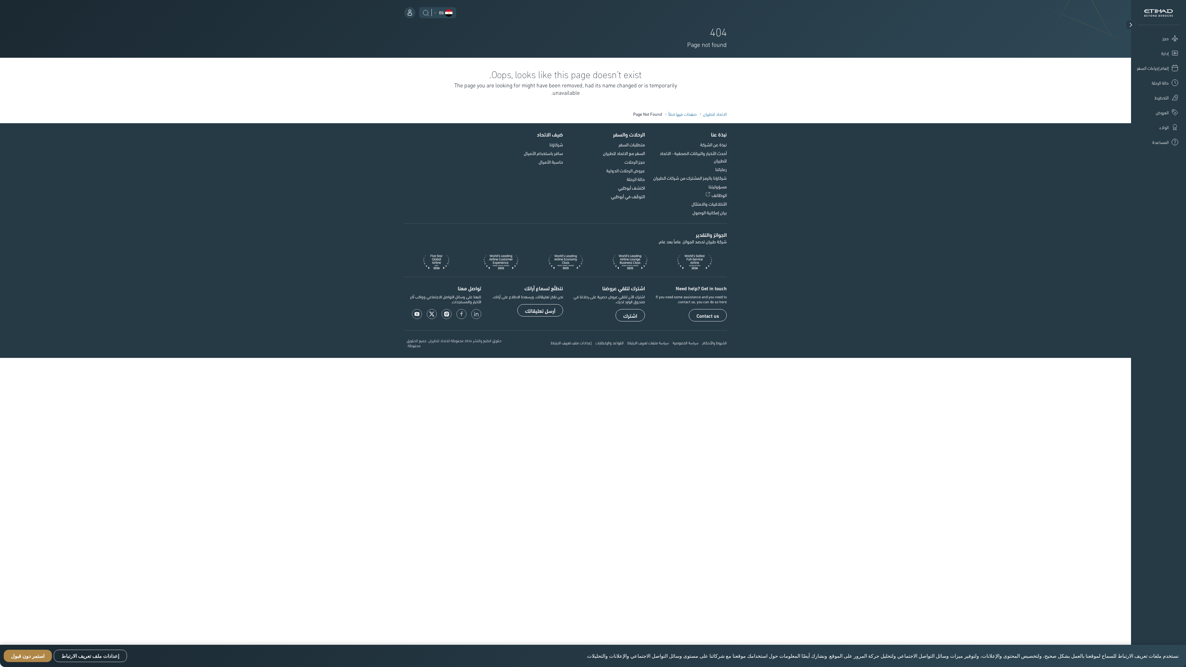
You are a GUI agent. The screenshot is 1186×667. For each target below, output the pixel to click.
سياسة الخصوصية (686, 342)
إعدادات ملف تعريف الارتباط (571, 342)
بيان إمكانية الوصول (709, 212)
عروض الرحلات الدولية (625, 170)
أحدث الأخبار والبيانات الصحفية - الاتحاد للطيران (693, 157)
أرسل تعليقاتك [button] (540, 310)
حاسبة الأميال (551, 162)
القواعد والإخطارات (609, 342)
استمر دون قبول (27, 656)
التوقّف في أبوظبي (628, 196)
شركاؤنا (556, 145)
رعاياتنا (721, 169)
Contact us (707, 315)
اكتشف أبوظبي (631, 188)
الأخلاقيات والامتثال (709, 204)
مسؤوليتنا (718, 186)
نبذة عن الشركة (713, 145)
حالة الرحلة (636, 179)
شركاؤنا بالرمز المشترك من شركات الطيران (690, 178)
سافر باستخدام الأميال (543, 153)
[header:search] (426, 12)
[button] (1130, 24)
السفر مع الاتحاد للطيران (624, 153)
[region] (593, 656)
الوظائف (719, 195)
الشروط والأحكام (714, 342)
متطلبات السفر (632, 145)
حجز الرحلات (635, 162)
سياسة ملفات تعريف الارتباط (648, 342)
